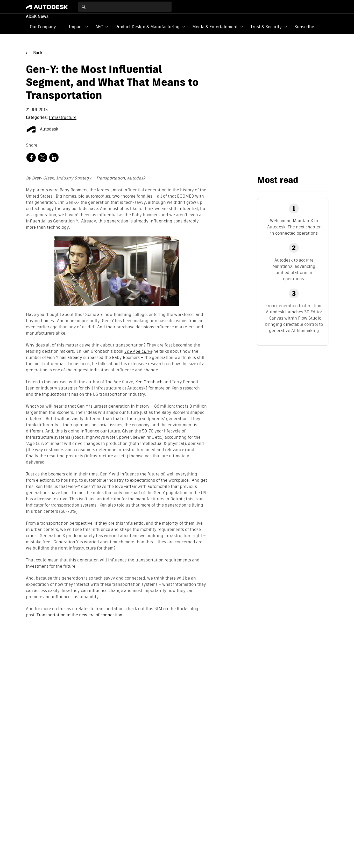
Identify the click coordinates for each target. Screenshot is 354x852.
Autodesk (48, 129)
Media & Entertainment (215, 27)
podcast (60, 382)
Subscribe (304, 27)
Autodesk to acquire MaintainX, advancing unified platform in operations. (293, 269)
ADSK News (37, 17)
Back (38, 53)
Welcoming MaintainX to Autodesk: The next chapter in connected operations (294, 227)
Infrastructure (62, 118)
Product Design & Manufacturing (147, 27)
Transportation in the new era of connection (79, 615)
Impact (76, 27)
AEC (99, 27)
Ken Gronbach (148, 382)
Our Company (43, 27)
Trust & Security (266, 27)
